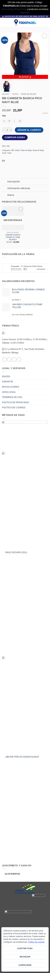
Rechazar (25, 957)
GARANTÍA (7, 381)
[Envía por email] (14, 164)
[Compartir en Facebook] (9, 164)
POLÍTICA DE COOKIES (13, 407)
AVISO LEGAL (9, 392)
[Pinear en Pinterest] (19, 164)
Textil (15, 94)
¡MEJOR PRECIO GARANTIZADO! (22, 757)
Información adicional (18, 188)
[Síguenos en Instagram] (9, 359)
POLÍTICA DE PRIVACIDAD (15, 402)
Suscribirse (12, 874)
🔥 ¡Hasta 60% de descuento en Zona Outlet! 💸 (25, 16)
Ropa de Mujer (28, 94)
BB (12, 150)
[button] (3, 22)
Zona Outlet (7, 9)
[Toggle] (4, 182)
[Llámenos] (19, 359)
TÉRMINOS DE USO (12, 397)
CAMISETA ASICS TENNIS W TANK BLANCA (12, 237)
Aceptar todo (25, 948)
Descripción (13, 181)
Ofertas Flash (20, 9)
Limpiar (45, 113)
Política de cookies (36, 942)
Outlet (5, 94)
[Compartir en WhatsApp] (4, 164)
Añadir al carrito (29, 130)
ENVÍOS (6, 376)
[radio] (4, 121)
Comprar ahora (15, 137)
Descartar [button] (25, 13)
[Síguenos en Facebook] (4, 359)
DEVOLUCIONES (10, 387)
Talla (4, 116)
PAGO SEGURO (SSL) (16, 552)
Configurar (25, 965)
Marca (10, 195)
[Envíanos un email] (14, 359)
